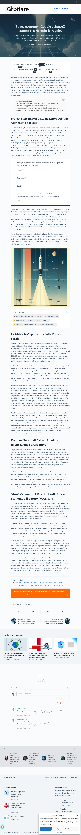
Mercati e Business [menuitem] (61, 9)
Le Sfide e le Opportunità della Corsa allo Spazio (32, 106)
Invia (19, 200)
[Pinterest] (48, 612)
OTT (37, 90)
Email (19, 186)
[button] (78, 815)
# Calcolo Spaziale (16, 604)
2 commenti (59, 46)
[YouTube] (14, 777)
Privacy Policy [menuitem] (21, 2)
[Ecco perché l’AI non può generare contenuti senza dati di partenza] (65, 644)
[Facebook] (18, 612)
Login (68, 688)
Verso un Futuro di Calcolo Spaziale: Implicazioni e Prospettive (37, 108)
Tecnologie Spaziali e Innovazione (44, 46)
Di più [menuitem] (73, 9)
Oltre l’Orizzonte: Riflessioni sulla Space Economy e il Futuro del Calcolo (40, 110)
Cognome (21, 178)
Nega (58, 828)
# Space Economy (28, 604)
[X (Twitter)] (33, 612)
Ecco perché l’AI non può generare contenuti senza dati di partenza (17, 817)
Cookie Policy (59, 832)
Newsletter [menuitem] (13, 2)
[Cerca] (76, 2)
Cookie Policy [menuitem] (30, 2)
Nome (19, 170)
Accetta (46, 828)
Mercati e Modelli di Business (27, 46)
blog (21, 143)
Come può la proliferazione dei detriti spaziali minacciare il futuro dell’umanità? (14, 655)
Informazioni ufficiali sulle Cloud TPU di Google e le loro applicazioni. (39, 585)
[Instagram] (9, 777)
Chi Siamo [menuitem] (6, 2)
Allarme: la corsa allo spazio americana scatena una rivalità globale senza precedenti (38, 655)
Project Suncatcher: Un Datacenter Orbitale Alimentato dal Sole (38, 103)
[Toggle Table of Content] (62, 100)
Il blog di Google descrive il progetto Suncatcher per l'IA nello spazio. (39, 583)
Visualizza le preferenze (71, 828)
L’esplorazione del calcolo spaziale (23, 450)
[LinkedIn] (62, 612)
